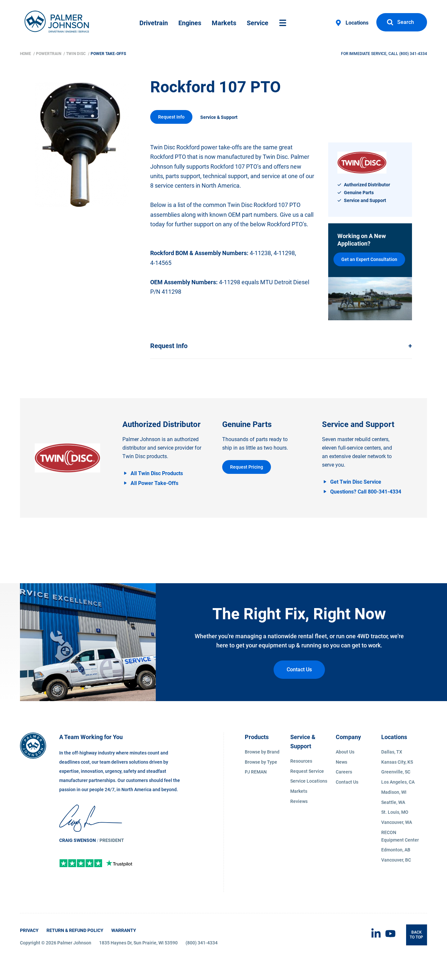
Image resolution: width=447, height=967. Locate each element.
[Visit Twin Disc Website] (67, 458)
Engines (189, 23)
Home (26, 53)
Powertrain (49, 53)
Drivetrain (153, 23)
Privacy (29, 930)
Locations (357, 23)
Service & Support (219, 117)
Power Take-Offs (108, 53)
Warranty (123, 930)
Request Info (171, 117)
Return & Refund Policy (74, 930)
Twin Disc (76, 53)
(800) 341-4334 (413, 53)
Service (257, 23)
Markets (224, 23)
